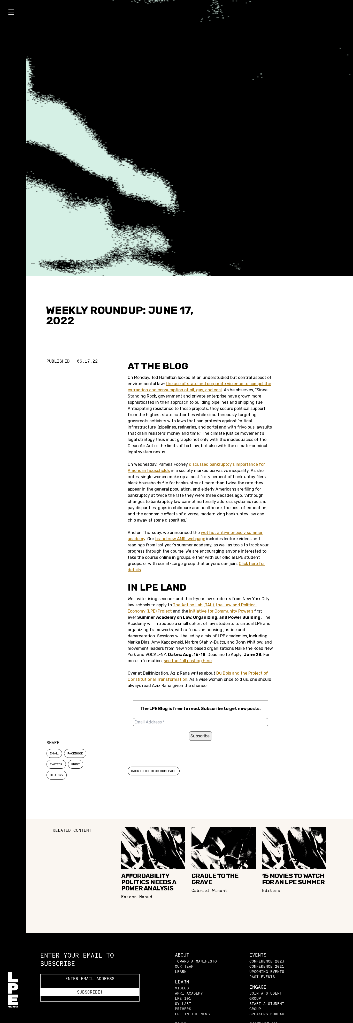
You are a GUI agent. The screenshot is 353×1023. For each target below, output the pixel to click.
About (182, 955)
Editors (271, 890)
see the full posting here (188, 660)
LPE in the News (192, 1014)
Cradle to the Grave (215, 879)
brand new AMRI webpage (180, 538)
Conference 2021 (266, 966)
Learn (181, 971)
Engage (257, 987)
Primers (183, 1008)
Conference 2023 (266, 961)
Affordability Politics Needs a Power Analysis (148, 882)
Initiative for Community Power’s (221, 611)
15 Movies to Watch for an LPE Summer (293, 879)
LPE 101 (183, 998)
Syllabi (183, 1003)
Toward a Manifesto (196, 961)
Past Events (262, 976)
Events (257, 955)
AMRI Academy (189, 993)
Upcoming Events (266, 971)
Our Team (184, 966)
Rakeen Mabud (136, 896)
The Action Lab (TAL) (193, 604)
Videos (182, 988)
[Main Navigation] (13, 13)
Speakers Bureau (266, 1014)
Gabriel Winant (209, 890)
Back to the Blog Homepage (153, 771)
